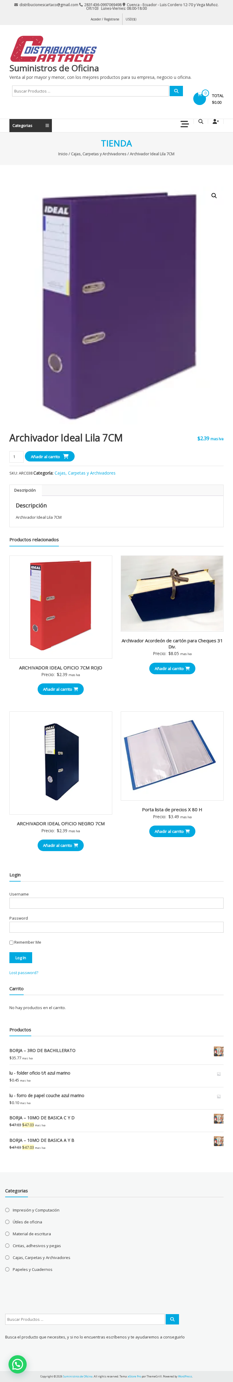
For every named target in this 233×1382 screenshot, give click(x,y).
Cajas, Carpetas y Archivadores (99, 153)
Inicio (63, 153)
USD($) (131, 19)
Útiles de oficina (27, 1222)
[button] (214, 195)
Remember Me (27, 942)
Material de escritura (32, 1233)
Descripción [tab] (25, 490)
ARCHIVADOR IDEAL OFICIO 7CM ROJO (60, 668)
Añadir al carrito (45, 456)
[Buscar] (176, 91)
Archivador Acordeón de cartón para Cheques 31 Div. (172, 643)
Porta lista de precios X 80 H (172, 809)
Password (18, 918)
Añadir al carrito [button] (57, 689)
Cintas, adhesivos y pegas (37, 1245)
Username (19, 894)
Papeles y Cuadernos (32, 1269)
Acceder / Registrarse (105, 19)
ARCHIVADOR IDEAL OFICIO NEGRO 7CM (61, 823)
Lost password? (23, 972)
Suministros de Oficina (54, 68)
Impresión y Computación (36, 1210)
